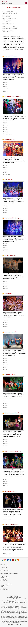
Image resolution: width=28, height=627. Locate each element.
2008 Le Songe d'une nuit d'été (10, 28)
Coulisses (6, 91)
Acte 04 (5, 89)
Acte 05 (6, 131)
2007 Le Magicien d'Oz (8, 30)
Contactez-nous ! (5, 570)
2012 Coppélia (6, 21)
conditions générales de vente (8, 600)
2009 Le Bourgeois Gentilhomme (10, 26)
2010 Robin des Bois (7, 25)
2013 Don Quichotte (7, 20)
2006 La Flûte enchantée (8, 31)
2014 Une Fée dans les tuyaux (9, 18)
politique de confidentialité (8, 602)
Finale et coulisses (8, 134)
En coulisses (7, 174)
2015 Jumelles (6, 16)
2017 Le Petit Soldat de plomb (10, 13)
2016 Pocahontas (7, 15)
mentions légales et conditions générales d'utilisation (14, 598)
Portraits (6, 369)
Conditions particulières (22, 600)
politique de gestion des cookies (20, 602)
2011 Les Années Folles (8, 23)
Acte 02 (5, 84)
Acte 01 (5, 82)
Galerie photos (7, 519)
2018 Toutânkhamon (8, 11)
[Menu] (26, 3)
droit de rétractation (15, 601)
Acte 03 (5, 86)
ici (14, 79)
